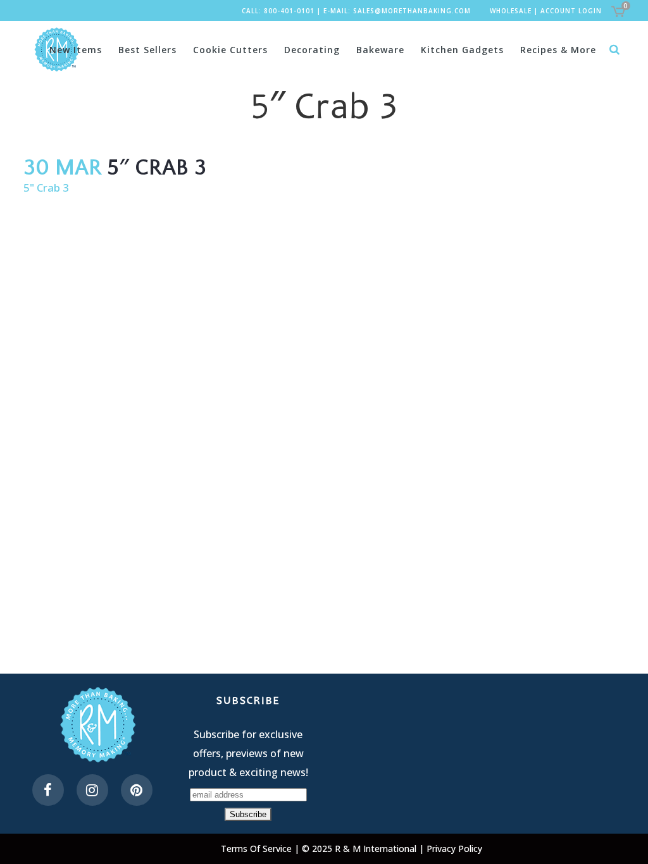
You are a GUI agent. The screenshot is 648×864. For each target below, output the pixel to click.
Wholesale (511, 10)
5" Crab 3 (46, 187)
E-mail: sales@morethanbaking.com (397, 10)
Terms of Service (257, 848)
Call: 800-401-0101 (278, 10)
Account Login (571, 10)
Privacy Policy (454, 848)
